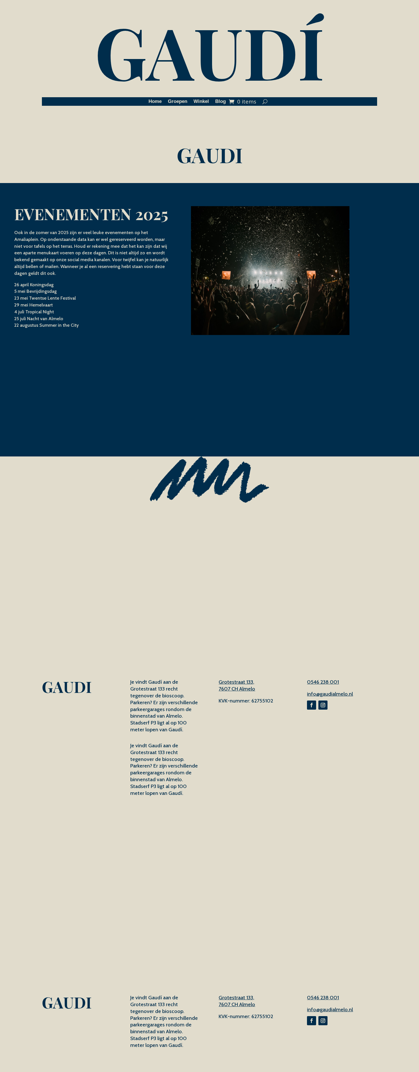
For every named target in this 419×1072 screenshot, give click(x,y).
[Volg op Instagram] (323, 705)
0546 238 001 (323, 682)
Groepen (177, 102)
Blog (220, 102)
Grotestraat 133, (236, 682)
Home (155, 102)
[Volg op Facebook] (311, 705)
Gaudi (210, 154)
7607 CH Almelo (237, 689)
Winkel (201, 102)
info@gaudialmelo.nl (330, 694)
